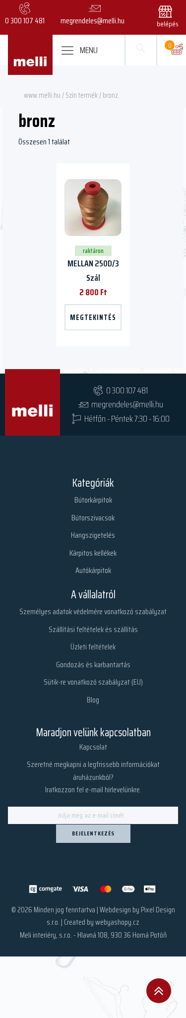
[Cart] (176, 50)
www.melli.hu (42, 95)
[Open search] (140, 50)
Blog (93, 700)
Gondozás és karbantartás (93, 664)
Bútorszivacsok (93, 517)
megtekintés (93, 317)
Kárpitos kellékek (93, 553)
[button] (170, 14)
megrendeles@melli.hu (127, 404)
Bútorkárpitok (93, 500)
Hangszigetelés (93, 535)
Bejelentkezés (93, 833)
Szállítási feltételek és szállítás (93, 629)
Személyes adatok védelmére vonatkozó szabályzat (93, 611)
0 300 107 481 (127, 390)
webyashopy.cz (117, 922)
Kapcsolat (93, 747)
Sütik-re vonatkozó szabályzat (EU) (93, 682)
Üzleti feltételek (93, 646)
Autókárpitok (93, 570)
